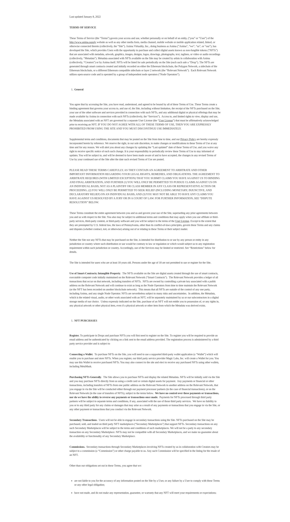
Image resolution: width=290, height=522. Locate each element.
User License (166, 120)
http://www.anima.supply (82, 42)
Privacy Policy (188, 139)
